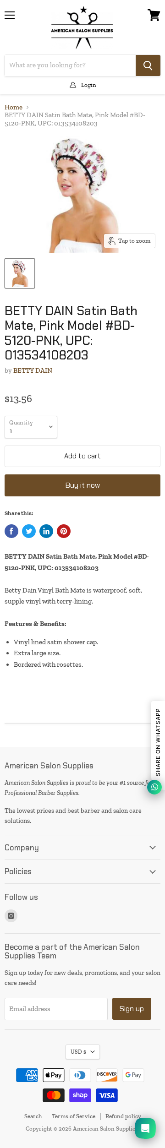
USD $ (78, 1052)
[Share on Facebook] (11, 531)
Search (33, 1116)
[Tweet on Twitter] (29, 531)
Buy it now (83, 485)
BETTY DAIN (32, 370)
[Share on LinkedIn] (46, 531)
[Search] (148, 65)
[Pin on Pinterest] (64, 531)
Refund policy (123, 1116)
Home (13, 107)
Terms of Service (73, 1116)
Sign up (132, 1008)
